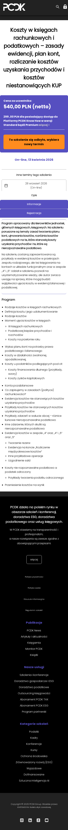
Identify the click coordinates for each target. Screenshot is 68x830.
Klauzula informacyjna (34, 599)
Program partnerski (34, 712)
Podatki (34, 732)
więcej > (44, 125)
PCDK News (34, 630)
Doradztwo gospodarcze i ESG (34, 681)
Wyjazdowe (34, 768)
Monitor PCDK (34, 649)
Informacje (34, 204)
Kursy (34, 750)
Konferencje (34, 744)
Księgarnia (34, 643)
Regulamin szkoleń (34, 610)
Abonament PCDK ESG (34, 705)
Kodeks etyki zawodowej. (40, 807)
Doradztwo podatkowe (34, 687)
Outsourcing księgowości (34, 693)
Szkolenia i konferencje (34, 675)
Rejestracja (34, 213)
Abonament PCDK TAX (34, 699)
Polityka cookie (34, 588)
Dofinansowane (34, 774)
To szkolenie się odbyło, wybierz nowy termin (34, 142)
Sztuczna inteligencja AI (34, 781)
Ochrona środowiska (34, 756)
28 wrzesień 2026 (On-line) (36, 186)
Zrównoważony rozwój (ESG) (34, 762)
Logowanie (65, 6)
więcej (34, 559)
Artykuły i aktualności (34, 636)
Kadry (34, 738)
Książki (34, 655)
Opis (34, 195)
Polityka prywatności (34, 576)
